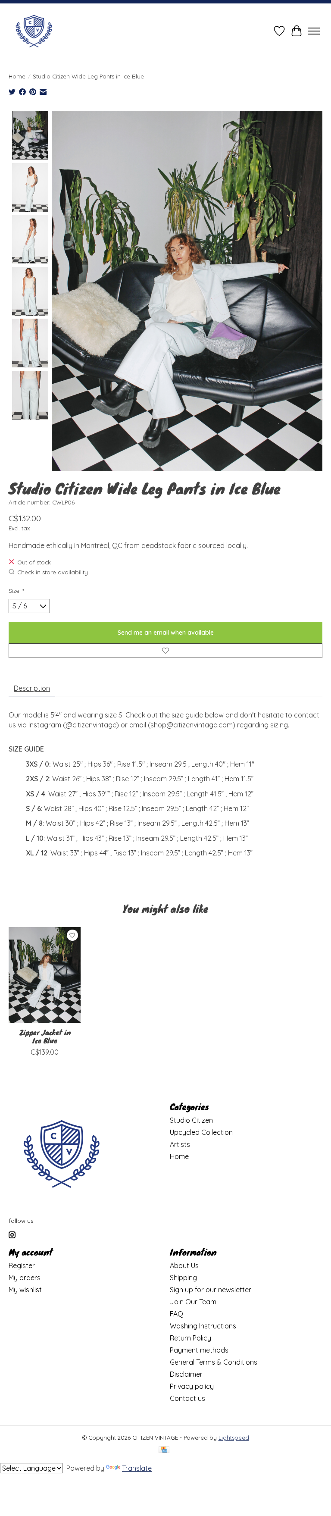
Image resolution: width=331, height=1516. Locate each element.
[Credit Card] (164, 1450)
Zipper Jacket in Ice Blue (45, 1036)
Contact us (187, 1398)
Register (22, 1265)
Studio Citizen (191, 1120)
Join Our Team (193, 1301)
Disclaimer (186, 1374)
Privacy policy (192, 1386)
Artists (180, 1144)
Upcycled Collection (201, 1132)
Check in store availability (52, 572)
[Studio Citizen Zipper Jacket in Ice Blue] (45, 975)
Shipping (183, 1277)
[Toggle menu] (313, 31)
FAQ (176, 1313)
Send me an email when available (165, 632)
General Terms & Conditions (213, 1362)
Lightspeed (234, 1437)
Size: (16, 590)
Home (17, 76)
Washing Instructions (203, 1326)
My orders (25, 1277)
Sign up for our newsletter (210, 1289)
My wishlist (25, 1289)
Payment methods (199, 1350)
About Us (184, 1265)
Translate (137, 1468)
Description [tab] (32, 688)
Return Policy (190, 1338)
